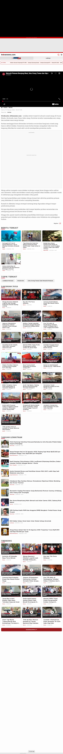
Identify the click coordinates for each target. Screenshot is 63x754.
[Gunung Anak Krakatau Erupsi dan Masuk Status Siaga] (11, 570)
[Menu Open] (61, 55)
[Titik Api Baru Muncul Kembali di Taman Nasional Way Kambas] (31, 612)
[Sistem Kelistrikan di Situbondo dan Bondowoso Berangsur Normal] (11, 258)
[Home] (8, 55)
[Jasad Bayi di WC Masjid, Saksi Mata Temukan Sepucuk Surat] (11, 591)
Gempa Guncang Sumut (33, 62)
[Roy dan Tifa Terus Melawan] (52, 548)
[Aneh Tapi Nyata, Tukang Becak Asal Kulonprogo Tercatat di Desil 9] (11, 612)
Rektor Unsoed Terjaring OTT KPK (18, 62)
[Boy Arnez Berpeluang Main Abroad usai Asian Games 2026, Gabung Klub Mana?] (5, 502)
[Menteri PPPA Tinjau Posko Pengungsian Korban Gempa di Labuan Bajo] (52, 591)
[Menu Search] (58, 55)
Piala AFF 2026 (55, 62)
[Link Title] (2, 107)
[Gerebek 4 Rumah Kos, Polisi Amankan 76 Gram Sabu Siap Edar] (52, 612)
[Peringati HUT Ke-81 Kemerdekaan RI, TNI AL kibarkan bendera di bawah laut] (11, 235)
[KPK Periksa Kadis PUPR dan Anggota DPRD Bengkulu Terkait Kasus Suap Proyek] (5, 512)
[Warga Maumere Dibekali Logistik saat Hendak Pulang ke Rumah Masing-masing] (31, 548)
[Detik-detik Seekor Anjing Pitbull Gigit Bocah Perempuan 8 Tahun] (31, 591)
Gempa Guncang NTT (45, 62)
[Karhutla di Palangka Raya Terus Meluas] (11, 548)
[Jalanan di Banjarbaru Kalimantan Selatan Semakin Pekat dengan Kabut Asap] (31, 570)
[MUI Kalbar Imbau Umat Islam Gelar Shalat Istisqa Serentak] (5, 522)
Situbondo (5, 116)
